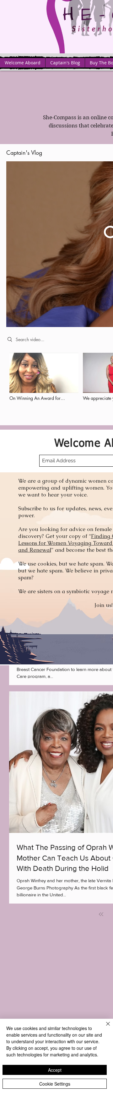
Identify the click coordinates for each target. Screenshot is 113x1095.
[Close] (104, 1027)
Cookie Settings (54, 1084)
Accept (55, 1070)
